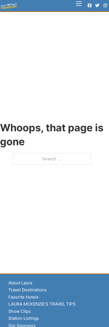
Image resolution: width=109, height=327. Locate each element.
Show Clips (19, 311)
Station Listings (23, 318)
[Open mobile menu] (79, 3)
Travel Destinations (27, 289)
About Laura (20, 282)
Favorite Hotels (23, 297)
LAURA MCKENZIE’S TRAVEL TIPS (42, 304)
